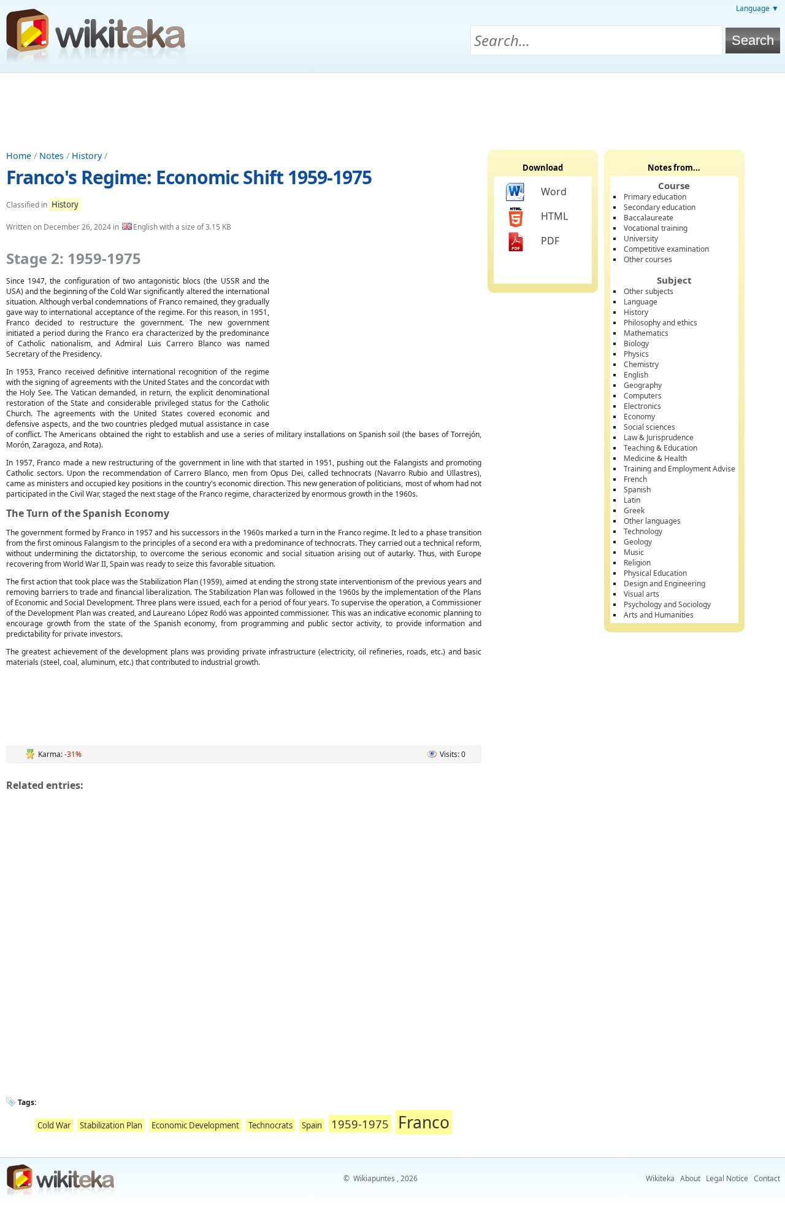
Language (640, 302)
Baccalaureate (648, 217)
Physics (636, 354)
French (635, 479)
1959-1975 (360, 1123)
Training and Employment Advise (679, 469)
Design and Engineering (664, 583)
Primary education (655, 197)
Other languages (652, 521)
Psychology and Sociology (667, 604)
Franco (424, 1122)
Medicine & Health (655, 458)
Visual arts (641, 594)
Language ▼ (757, 8)
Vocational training (655, 228)
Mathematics (646, 333)
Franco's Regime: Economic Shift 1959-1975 (189, 177)
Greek (634, 510)
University (641, 238)
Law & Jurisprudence (659, 437)
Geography (643, 385)
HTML (554, 216)
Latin (632, 500)
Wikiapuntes (374, 1178)
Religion (637, 562)
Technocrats (270, 1125)
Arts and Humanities (659, 615)
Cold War (54, 1125)
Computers (643, 395)
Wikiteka (660, 1178)
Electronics (642, 406)
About (690, 1178)
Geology (638, 542)
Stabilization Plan (111, 1125)
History (87, 155)
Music (634, 552)
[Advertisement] (392, 107)
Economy (639, 416)
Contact (767, 1178)
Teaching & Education (660, 448)
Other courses (648, 259)
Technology (643, 531)
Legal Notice (727, 1178)
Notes (51, 155)
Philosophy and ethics (660, 322)
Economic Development (195, 1125)
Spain (312, 1125)
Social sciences (649, 427)
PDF (550, 240)
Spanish (637, 489)
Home (18, 155)
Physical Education (655, 573)
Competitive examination (666, 249)
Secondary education (659, 207)
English (636, 375)
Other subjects (648, 291)
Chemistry (641, 364)
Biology (636, 343)
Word (554, 191)
